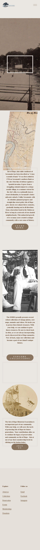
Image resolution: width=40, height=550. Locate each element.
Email (23, 492)
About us (5, 492)
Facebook (24, 496)
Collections (6, 496)
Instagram (24, 500)
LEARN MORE (20, 227)
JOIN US (20, 447)
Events (4, 505)
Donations (5, 513)
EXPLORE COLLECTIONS (20, 357)
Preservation (6, 500)
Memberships (7, 509)
